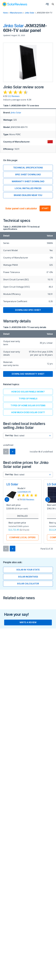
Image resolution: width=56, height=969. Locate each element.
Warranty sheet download (28, 181)
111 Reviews (14, 96)
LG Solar (12, 484)
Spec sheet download (28, 174)
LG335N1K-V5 (24, 491)
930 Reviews (28, 499)
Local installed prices (28, 188)
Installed (22, 515)
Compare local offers (22, 537)
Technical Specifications (28, 167)
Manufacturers (16, 13)
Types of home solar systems (28, 405)
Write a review (28, 622)
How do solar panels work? (28, 391)
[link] (14, 4)
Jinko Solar (29, 13)
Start (45, 208)
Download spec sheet (28, 310)
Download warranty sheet (28, 374)
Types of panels (28, 398)
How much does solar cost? (28, 412)
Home (5, 13)
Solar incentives (28, 576)
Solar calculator (28, 583)
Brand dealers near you (28, 195)
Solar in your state (28, 569)
